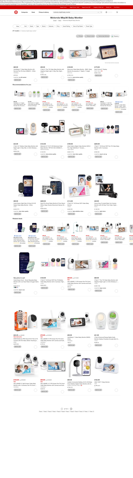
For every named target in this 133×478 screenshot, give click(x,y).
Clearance (112, 2)
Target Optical (102, 2)
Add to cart (17, 80)
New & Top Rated (78, 26)
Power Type (89, 26)
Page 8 (72, 411)
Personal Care (104, 1)
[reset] (98, 12)
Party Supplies (72, 2)
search (101, 12)
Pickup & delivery (44, 12)
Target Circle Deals (18, 4)
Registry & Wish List (98, 7)
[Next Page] (119, 26)
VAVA (95, 383)
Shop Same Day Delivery (46, 4)
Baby (94, 1)
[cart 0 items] (117, 12)
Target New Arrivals (5, 1)
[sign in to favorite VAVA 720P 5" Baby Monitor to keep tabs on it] (116, 390)
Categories (24, 12)
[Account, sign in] (109, 12)
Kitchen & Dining (58, 1)
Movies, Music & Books (61, 2)
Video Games (51, 2)
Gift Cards (84, 2)
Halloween (26, 1)
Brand (43, 26)
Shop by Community (92, 2)
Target (55, 20)
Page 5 (59, 411)
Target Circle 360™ (86, 7)
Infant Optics (70, 149)
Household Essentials (87, 1)
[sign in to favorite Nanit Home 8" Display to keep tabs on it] (116, 75)
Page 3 (50, 411)
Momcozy (69, 72)
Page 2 (45, 411)
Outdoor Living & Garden (70, 1)
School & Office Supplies (23, 2)
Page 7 (68, 411)
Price (58, 26)
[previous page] (62, 409)
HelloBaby (16, 72)
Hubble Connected (72, 385)
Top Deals (10, 4)
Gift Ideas (78, 2)
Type (37, 26)
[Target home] (16, 12)
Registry (55, 4)
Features (51, 26)
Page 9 (77, 411)
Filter (17, 26)
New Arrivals (118, 2)
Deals (107, 2)
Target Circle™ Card (74, 7)
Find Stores (73, 4)
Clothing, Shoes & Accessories (37, 1)
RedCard (60, 4)
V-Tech (42, 72)
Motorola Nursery (44, 149)
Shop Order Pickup (34, 4)
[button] (119, 102)
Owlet (15, 206)
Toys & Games (34, 2)
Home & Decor (50, 1)
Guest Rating (66, 26)
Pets (6, 2)
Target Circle (66, 4)
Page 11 (86, 411)
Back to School (15, 1)
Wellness (13, 2)
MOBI (15, 342)
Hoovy (95, 206)
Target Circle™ (63, 7)
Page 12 (92, 411)
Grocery (79, 1)
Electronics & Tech (43, 2)
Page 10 (81, 411)
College (21, 1)
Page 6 (63, 411)
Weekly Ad (26, 4)
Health (9, 2)
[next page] (71, 409)
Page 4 (54, 411)
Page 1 (41, 411)
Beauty (98, 1)
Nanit (95, 71)
